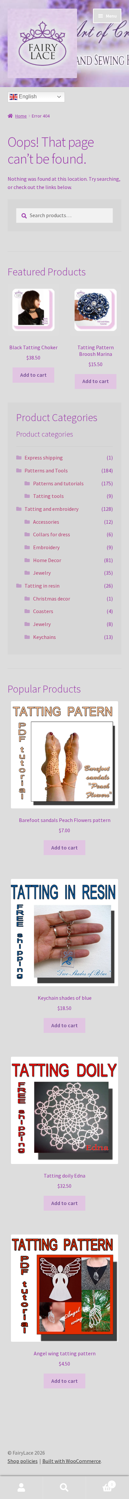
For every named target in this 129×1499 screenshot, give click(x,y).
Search (64, 1487)
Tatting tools (48, 496)
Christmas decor (51, 598)
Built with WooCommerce (71, 1461)
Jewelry (42, 572)
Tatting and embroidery (51, 509)
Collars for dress (51, 534)
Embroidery (46, 547)
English (27, 96)
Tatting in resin (42, 585)
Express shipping (43, 457)
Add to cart (33, 374)
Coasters (43, 611)
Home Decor (47, 560)
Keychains (44, 637)
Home (21, 116)
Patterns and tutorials (58, 483)
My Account (21, 1487)
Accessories (46, 521)
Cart (99, 1482)
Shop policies (23, 1461)
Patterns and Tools (46, 470)
